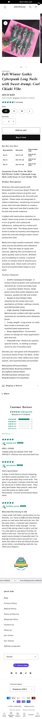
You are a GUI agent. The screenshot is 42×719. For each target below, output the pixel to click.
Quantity (5, 116)
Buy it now (21, 137)
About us (8, 630)
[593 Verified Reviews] (21, 571)
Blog (6, 598)
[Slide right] (26, 67)
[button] (5, 7)
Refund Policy (10, 609)
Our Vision (8, 635)
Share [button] (6, 394)
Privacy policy (15, 710)
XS (6, 111)
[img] (8, 439)
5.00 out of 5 (26, 412)
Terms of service (29, 710)
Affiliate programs (12, 646)
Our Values (9, 641)
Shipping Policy (11, 619)
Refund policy (29, 706)
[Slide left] (16, 67)
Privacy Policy (10, 603)
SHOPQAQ (17, 706)
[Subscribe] (35, 657)
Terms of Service (11, 614)
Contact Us (9, 625)
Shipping (16, 98)
